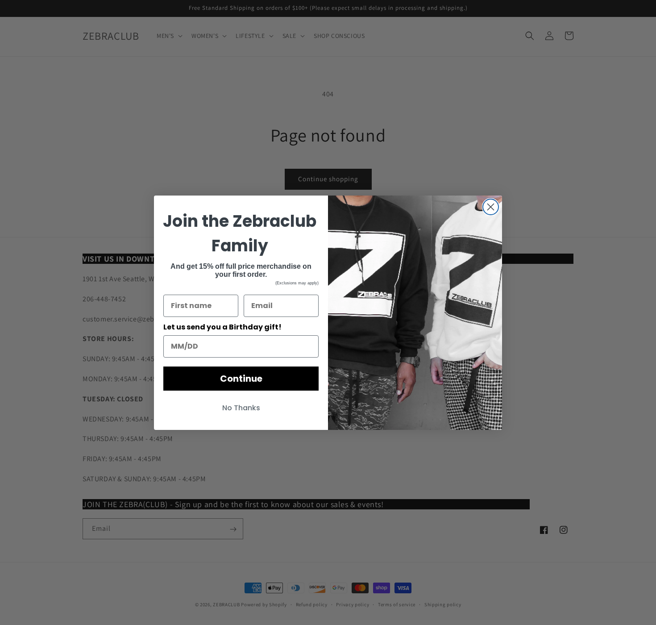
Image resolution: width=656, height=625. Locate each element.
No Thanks (241, 408)
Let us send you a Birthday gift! (222, 327)
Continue (241, 378)
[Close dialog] (490, 207)
